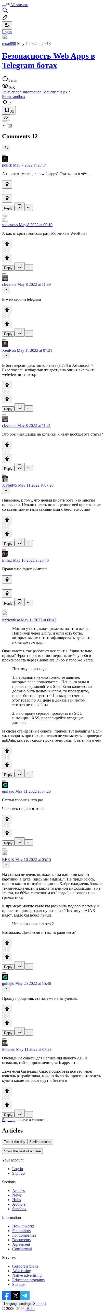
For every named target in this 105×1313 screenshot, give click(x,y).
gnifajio (8, 791)
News (17, 1195)
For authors (21, 1230)
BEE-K (8, 859)
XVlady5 (9, 485)
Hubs (16, 1200)
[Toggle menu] (4, 6)
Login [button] (7, 32)
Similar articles (40, 1142)
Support (39, 1303)
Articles (18, 1190)
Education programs (28, 1280)
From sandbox (13, 96)
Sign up (8, 1120)
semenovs (10, 225)
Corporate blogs (25, 1266)
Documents (21, 1240)
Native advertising (27, 1275)
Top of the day (14, 1142)
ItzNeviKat (11, 620)
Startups (18, 1284)
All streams (19, 5)
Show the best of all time (22, 1151)
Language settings (17, 1304)
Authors (18, 1204)
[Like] (7, 184)
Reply (8, 208)
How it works (23, 1226)
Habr (30, 1308)
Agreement (21, 1244)
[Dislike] (7, 198)
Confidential (22, 1249)
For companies (24, 1235)
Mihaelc (8, 1049)
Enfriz (7, 560)
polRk (7, 165)
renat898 (9, 43)
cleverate (9, 284)
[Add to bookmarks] (20, 207)
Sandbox (19, 1209)
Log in (17, 1169)
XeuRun (9, 350)
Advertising (21, 1271)
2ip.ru (46, 633)
